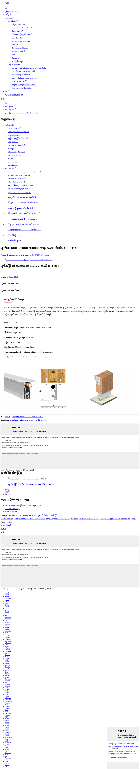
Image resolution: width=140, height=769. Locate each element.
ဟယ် (2, 532)
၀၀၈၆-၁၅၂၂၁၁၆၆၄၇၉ (12, 509)
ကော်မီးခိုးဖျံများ (17, 61)
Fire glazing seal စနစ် (18, 51)
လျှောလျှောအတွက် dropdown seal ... (22, 219)
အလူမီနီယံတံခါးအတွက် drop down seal (25, 78)
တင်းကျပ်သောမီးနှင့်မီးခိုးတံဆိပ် (22, 28)
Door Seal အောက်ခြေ (8, 519)
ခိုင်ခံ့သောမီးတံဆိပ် (18, 24)
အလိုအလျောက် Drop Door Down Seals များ (85, 519)
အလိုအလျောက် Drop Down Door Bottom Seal (30, 519)
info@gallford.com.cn (11, 511)
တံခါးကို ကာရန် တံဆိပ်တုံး (20, 81)
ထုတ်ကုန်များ (9, 18)
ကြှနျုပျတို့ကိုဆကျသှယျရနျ (14, 95)
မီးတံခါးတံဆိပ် (13, 21)
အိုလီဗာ (3, 529)
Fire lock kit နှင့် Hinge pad (20, 48)
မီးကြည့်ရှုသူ (16, 58)
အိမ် (6, 8)
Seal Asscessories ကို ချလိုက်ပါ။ (22, 88)
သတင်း (7, 91)
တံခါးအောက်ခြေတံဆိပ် (128, 519)
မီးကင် (14, 54)
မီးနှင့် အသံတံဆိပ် (18, 31)
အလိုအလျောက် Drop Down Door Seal (58, 519)
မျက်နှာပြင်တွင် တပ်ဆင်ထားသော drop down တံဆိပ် (29, 68)
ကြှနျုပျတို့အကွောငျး (11, 11)
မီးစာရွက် (15, 44)
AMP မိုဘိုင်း (53, 515)
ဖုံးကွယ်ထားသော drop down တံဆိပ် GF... (24, 197)
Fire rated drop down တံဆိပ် (21, 41)
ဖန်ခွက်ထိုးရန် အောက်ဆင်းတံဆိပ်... (22, 208)
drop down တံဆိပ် (14, 65)
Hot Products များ (34, 515)
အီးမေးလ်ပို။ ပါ (6, 525)
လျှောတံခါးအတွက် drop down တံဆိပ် (24, 85)
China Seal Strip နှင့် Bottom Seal (110, 519)
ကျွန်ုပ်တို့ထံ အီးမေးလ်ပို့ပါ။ (9, 277)
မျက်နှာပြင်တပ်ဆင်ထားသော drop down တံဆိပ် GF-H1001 (28, 420)
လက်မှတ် (8, 14)
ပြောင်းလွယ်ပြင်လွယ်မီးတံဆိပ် (22, 34)
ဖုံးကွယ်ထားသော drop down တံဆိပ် (23, 71)
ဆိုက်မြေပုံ (44, 515)
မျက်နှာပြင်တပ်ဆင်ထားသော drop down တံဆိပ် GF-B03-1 (24, 417)
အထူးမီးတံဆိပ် (17, 38)
